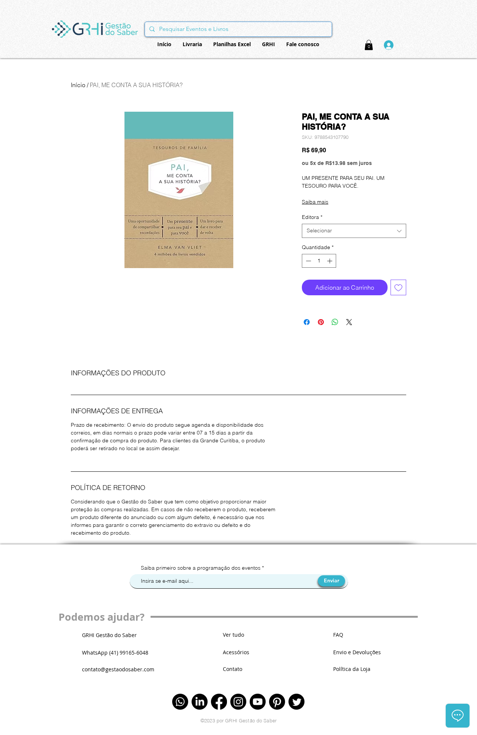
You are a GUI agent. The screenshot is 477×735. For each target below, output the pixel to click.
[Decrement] (307, 260)
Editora (312, 217)
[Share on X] (349, 322)
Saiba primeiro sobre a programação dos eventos (201, 567)
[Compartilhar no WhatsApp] (335, 322)
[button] (368, 45)
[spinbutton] (319, 260)
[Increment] (330, 260)
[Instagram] (238, 702)
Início (78, 85)
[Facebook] (219, 702)
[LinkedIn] (200, 702)
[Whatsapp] (180, 702)
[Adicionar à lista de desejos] (398, 287)
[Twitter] (296, 702)
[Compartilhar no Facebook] (306, 322)
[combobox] (354, 231)
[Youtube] (258, 702)
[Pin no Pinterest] (320, 322)
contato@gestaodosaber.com (118, 669)
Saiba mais (315, 201)
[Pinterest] (277, 702)
